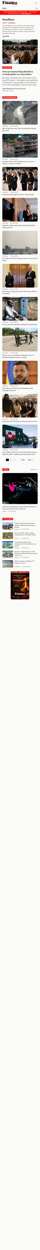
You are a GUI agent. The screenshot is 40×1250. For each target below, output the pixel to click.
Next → (30, 460)
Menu (4, 8)
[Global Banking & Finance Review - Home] (10, 3)
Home (4, 23)
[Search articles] (36, 3)
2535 (23, 460)
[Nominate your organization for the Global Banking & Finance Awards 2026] (20, 585)
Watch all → (34, 469)
